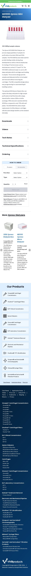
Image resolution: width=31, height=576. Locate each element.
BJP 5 (4, 437)
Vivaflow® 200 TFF (8, 514)
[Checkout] (23, 6)
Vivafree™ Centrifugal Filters (12, 428)
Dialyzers (6, 11)
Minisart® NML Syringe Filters (10, 538)
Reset (25, 183)
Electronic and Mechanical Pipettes (14, 499)
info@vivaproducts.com (10, 196)
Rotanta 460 (6, 467)
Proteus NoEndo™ (7, 495)
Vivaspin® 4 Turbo (7, 411)
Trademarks (12, 395)
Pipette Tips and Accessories (10, 507)
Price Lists (12, 392)
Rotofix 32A (6, 463)
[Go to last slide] (1, 250)
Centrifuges (6, 459)
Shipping (21, 395)
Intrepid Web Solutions (21, 567)
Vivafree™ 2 (6, 429)
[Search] (26, 6)
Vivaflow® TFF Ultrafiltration (12, 510)
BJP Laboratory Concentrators (13, 483)
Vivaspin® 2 (6, 407)
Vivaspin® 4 (6, 409)
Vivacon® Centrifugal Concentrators (15, 471)
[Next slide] (29, 250)
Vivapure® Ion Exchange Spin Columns (12, 529)
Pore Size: (7, 173)
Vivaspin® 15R (6, 418)
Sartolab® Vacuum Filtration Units (11, 546)
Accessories (21, 167)
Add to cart (15, 190)
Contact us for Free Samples (15, 1)
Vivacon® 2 (6, 473)
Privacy (12, 397)
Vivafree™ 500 (6, 432)
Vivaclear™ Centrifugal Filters (10, 526)
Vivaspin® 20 (6, 420)
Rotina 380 (5, 465)
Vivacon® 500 (6, 477)
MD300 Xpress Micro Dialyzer (10, 451)
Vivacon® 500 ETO (8, 479)
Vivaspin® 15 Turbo (8, 415)
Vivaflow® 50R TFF (8, 517)
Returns (4, 397)
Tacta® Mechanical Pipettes (10, 503)
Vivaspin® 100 (6, 422)
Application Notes (16, 382)
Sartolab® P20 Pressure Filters (10, 550)
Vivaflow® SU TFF (7, 512)
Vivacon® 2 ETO (7, 475)
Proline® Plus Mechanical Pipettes (11, 505)
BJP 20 (4, 441)
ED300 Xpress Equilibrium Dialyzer (11, 453)
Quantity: (7, 184)
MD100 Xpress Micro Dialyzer (10, 449)
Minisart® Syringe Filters (10, 534)
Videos (4, 392)
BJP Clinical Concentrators (11, 435)
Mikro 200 (5, 461)
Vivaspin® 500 (6, 405)
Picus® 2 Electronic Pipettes (10, 500)
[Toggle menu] (29, 5)
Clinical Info (22, 392)
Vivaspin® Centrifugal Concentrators (15, 403)
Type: (5, 177)
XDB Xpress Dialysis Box (9, 447)
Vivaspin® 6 (6, 413)
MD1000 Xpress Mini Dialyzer (10, 455)
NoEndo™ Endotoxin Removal (12, 493)
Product (9, 167)
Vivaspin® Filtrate (7, 424)
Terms (4, 395)
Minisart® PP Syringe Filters (10, 536)
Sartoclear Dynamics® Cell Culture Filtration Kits (15, 548)
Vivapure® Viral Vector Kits (10, 531)
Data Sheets (6, 382)
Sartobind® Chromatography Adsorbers (13, 524)
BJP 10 (4, 439)
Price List (25, 382)
